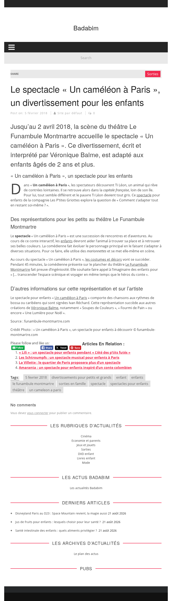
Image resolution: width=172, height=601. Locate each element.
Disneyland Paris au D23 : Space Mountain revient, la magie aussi (61, 513)
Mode (86, 463)
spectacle (144, 195)
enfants (67, 241)
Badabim (86, 27)
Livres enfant (86, 458)
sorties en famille (72, 383)
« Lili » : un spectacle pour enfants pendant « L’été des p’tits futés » (74, 352)
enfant (121, 377)
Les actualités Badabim (86, 488)
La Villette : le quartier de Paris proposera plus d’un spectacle (69, 362)
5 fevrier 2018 (36, 377)
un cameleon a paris (45, 390)
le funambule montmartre (33, 383)
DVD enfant (86, 454)
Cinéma (86, 436)
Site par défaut (69, 113)
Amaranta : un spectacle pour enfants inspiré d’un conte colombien (75, 367)
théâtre (18, 390)
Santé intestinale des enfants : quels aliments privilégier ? (56, 530)
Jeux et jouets (86, 445)
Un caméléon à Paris (71, 297)
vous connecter (37, 413)
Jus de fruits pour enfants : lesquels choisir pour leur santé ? (58, 522)
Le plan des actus (86, 554)
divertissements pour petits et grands (81, 377)
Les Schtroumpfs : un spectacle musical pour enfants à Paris (69, 357)
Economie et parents (86, 441)
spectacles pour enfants (129, 383)
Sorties (152, 74)
